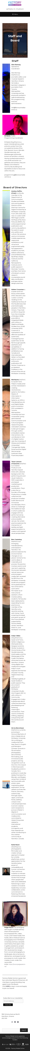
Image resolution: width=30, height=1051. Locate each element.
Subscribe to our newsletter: (13, 998)
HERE (8, 986)
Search (24, 1030)
